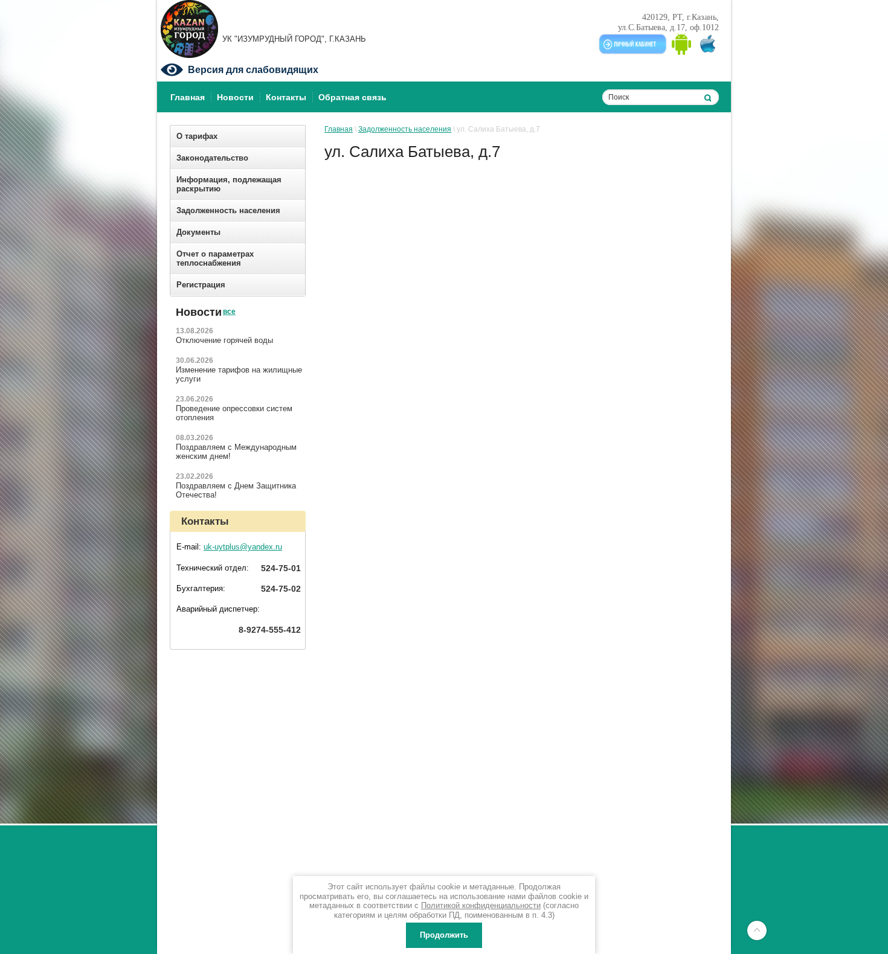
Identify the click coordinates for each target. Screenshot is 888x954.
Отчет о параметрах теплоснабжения (215, 258)
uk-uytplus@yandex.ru (243, 546)
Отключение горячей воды (224, 340)
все (229, 302)
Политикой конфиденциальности (481, 905)
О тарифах (196, 136)
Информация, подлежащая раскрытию (229, 184)
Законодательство (212, 157)
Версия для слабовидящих (253, 70)
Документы (198, 232)
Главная (338, 129)
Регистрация (200, 284)
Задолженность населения (228, 210)
